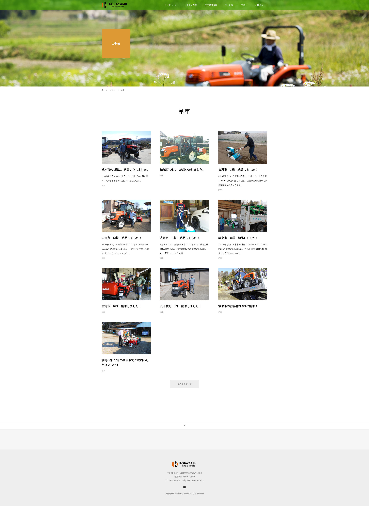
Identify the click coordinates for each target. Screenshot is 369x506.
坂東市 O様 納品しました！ (238, 237)
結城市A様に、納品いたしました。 (182, 169)
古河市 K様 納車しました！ (121, 306)
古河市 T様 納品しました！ (238, 169)
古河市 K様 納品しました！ (180, 237)
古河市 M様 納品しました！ (122, 237)
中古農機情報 (211, 5)
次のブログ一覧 (184, 384)
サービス (229, 5)
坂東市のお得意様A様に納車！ (238, 306)
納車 (103, 185)
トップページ (170, 5)
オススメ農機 (191, 5)
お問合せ (259, 5)
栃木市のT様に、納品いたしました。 (126, 169)
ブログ (244, 5)
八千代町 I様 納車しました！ (181, 306)
